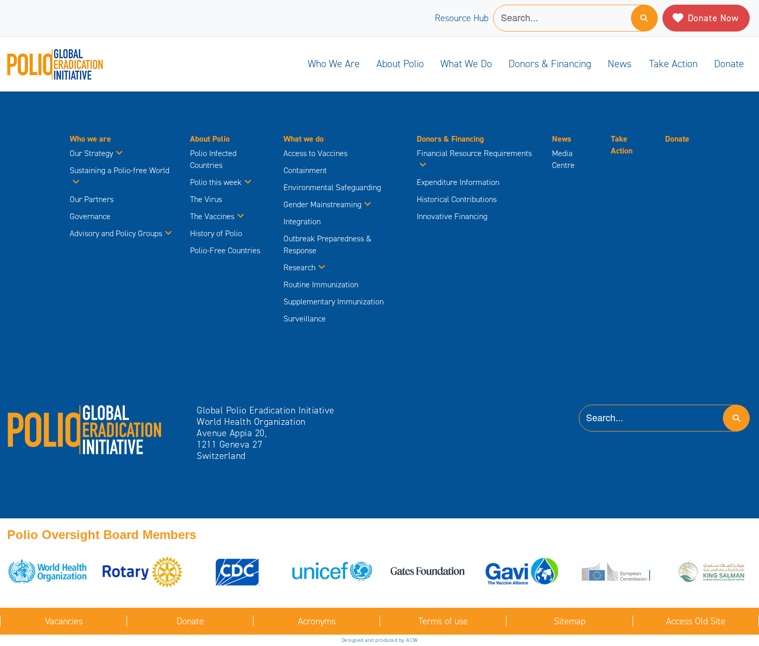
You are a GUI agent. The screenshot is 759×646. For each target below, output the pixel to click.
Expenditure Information (458, 182)
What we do (466, 63)
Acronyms (317, 621)
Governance (90, 216)
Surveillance (304, 318)
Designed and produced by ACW (380, 640)
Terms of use (443, 621)
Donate (729, 63)
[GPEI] (84, 429)
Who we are (334, 63)
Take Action (673, 63)
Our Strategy (91, 153)
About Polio (400, 63)
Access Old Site (695, 621)
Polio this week (216, 182)
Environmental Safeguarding (332, 187)
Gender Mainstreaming (322, 204)
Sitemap (570, 621)
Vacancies (64, 621)
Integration (302, 221)
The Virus (206, 199)
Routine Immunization (320, 284)
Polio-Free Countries (225, 250)
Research (299, 267)
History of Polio (216, 233)
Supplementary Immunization (333, 301)
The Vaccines (212, 216)
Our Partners (92, 199)
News (619, 63)
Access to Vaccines (316, 153)
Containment (305, 170)
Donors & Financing (550, 63)
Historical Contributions (457, 199)
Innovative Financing (452, 216)
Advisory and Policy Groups (116, 233)
